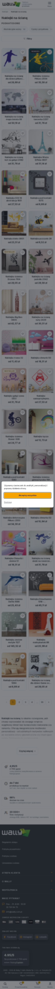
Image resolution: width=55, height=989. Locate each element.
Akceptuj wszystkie (27, 495)
